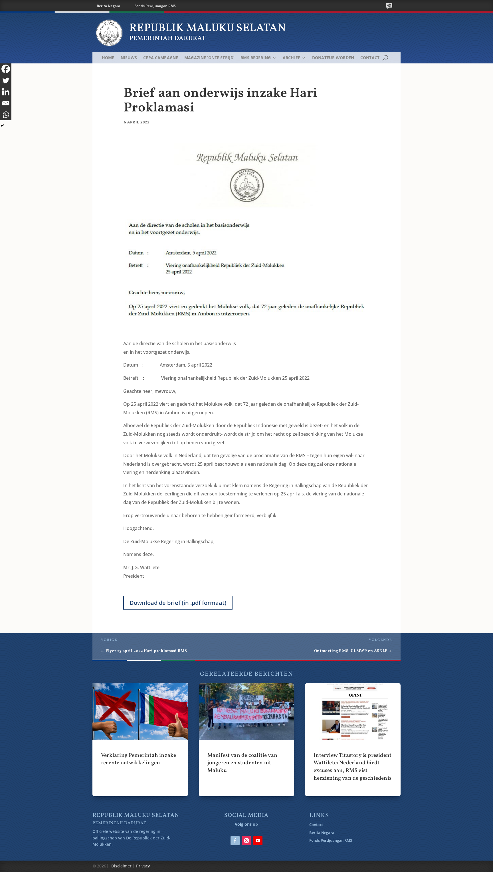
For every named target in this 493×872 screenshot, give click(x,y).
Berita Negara (108, 5)
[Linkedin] (5, 91)
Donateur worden (333, 58)
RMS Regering (256, 58)
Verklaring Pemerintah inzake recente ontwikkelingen (140, 739)
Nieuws (129, 58)
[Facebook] (5, 69)
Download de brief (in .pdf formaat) (178, 603)
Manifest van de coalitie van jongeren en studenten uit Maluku (246, 739)
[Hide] (2, 125)
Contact (369, 58)
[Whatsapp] (5, 114)
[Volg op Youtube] (257, 840)
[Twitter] (5, 80)
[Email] (5, 103)
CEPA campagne (160, 58)
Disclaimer (121, 866)
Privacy (143, 866)
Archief (291, 58)
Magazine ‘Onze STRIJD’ (209, 58)
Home (108, 58)
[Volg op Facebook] (235, 840)
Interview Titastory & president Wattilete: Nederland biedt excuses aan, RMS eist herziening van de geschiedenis (353, 739)
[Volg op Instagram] (246, 840)
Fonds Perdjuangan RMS (155, 5)
